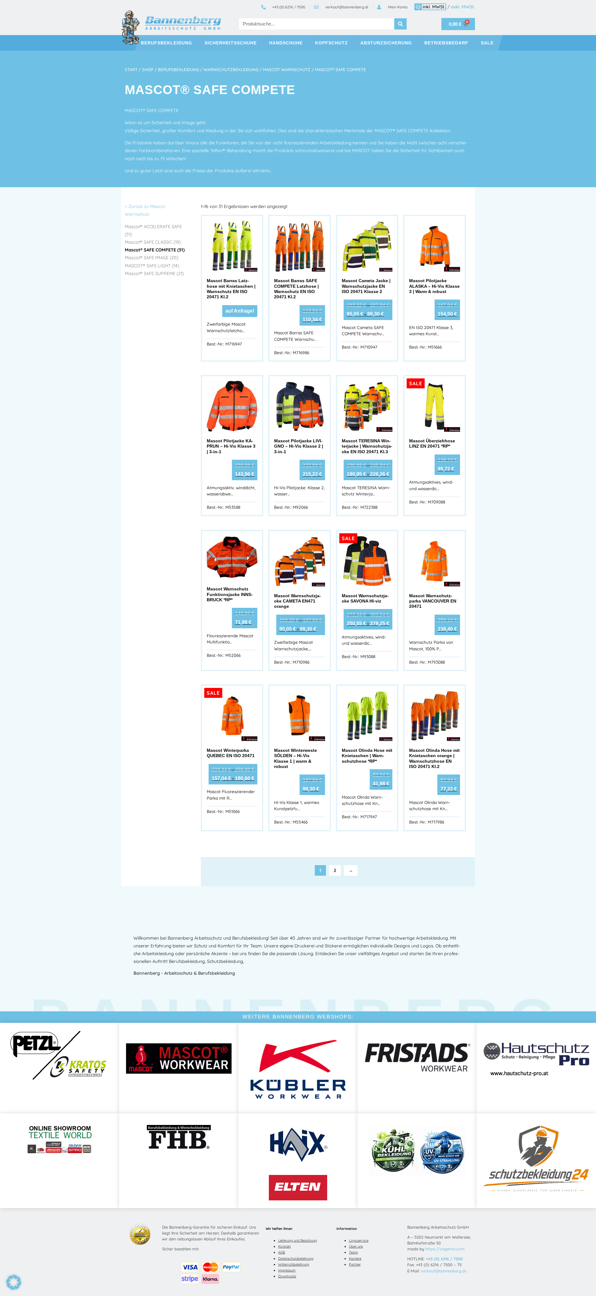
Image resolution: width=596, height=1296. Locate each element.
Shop (147, 69)
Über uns (356, 1246)
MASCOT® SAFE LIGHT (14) (152, 266)
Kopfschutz (331, 42)
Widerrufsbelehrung (293, 1264)
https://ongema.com (445, 1248)
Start (131, 69)
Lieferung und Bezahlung (297, 1240)
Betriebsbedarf (446, 42)
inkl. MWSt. (434, 7)
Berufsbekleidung (166, 42)
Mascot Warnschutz (286, 69)
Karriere (355, 1258)
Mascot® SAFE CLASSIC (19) (153, 242)
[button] (13, 1282)
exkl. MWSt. (463, 7)
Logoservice (358, 1240)
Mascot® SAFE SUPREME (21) (154, 273)
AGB (281, 1252)
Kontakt (284, 1246)
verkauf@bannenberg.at (443, 1270)
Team (353, 1252)
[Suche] (400, 23)
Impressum (287, 1270)
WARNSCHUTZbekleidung (231, 69)
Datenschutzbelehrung (296, 1258)
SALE (487, 42)
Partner (355, 1264)
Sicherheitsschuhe (231, 42)
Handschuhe (286, 42)
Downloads (287, 1276)
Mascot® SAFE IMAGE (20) (151, 257)
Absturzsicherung (386, 42)
